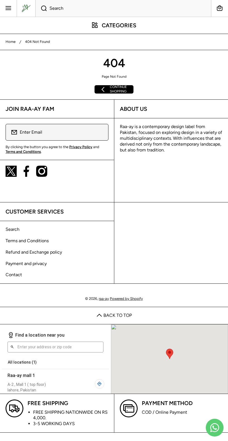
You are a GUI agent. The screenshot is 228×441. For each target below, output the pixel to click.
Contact (14, 274)
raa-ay (104, 299)
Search (12, 229)
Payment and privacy (26, 263)
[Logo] (26, 8)
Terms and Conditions (27, 240)
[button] (219, 8)
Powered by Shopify (126, 299)
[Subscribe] (100, 132)
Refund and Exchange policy (34, 252)
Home (11, 42)
